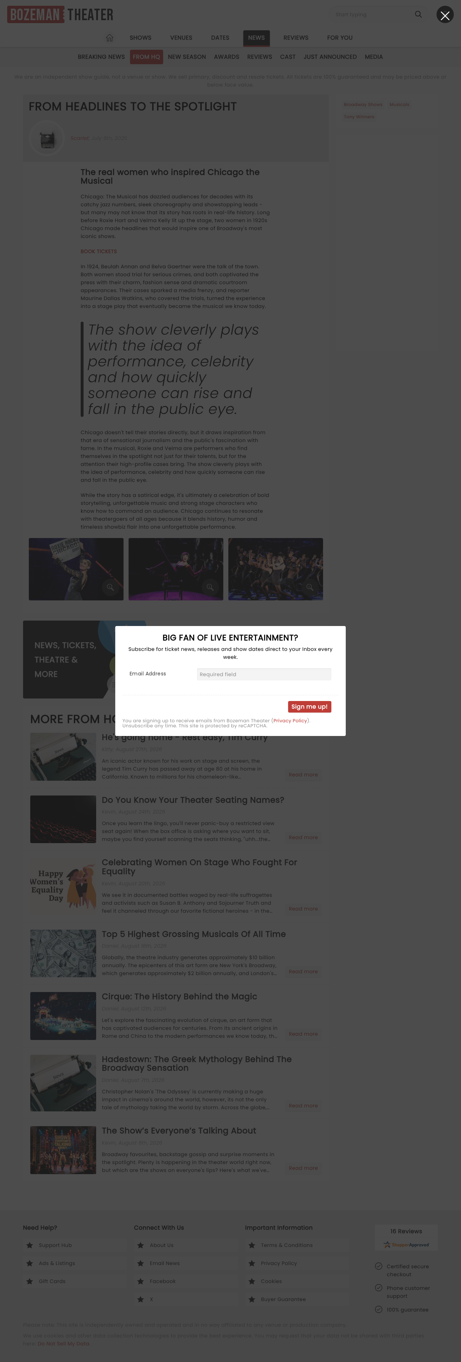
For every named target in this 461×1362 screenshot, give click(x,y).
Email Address (148, 673)
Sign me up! (310, 706)
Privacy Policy (290, 720)
